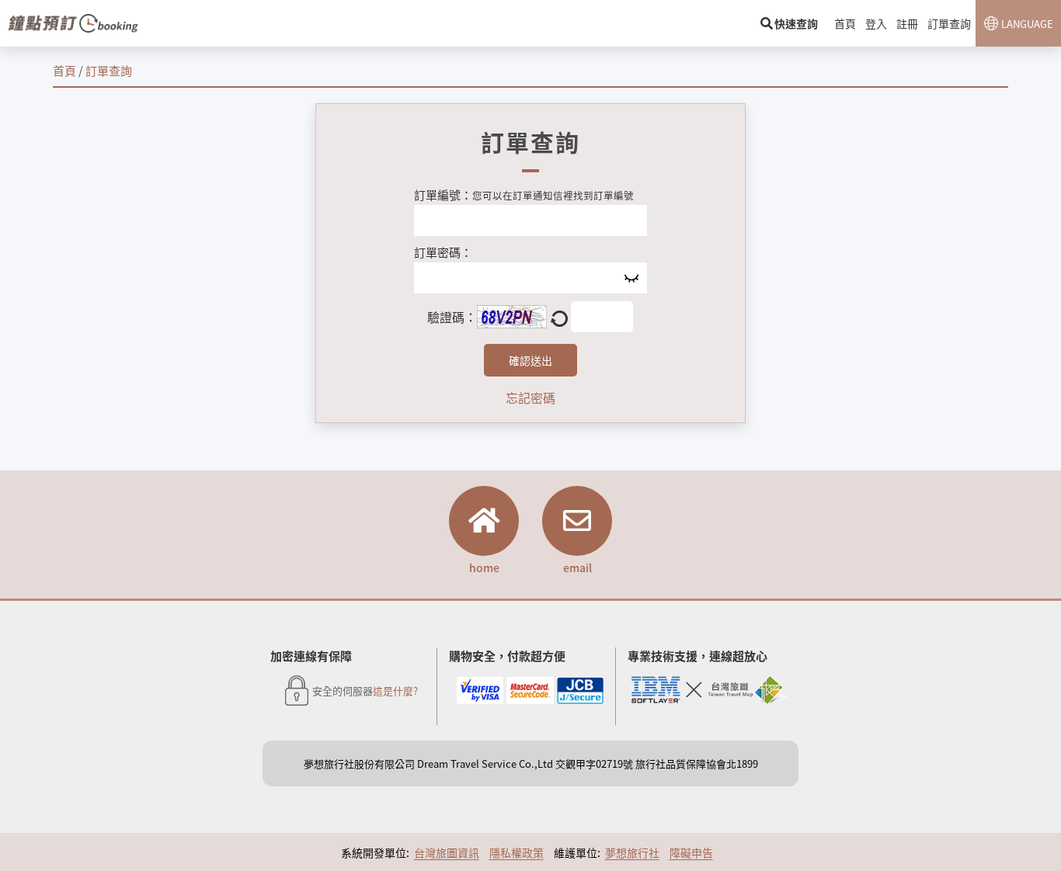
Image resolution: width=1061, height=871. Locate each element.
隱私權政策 (516, 852)
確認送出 (530, 360)
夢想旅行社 (632, 852)
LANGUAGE (1027, 23)
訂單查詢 (949, 23)
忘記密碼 (530, 397)
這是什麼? (395, 690)
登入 (876, 23)
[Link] (74, 23)
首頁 (845, 23)
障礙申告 (691, 852)
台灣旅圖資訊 (446, 852)
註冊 (907, 23)
